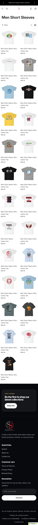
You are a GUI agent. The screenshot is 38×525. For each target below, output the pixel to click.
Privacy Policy (7, 470)
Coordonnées (19, 522)
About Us (5, 453)
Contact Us (6, 456)
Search (4, 449)
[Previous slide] (3, 2)
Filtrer (6, 25)
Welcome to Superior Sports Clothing (19, 2)
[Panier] (35, 8)
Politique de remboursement (19, 515)
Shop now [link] (11, 406)
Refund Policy (7, 473)
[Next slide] (34, 2)
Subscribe (19, 498)
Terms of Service (8, 466)
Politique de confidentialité (10, 518)
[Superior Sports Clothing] (19, 426)
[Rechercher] (7, 8)
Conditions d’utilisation (28, 518)
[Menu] (2, 8)
